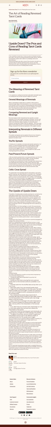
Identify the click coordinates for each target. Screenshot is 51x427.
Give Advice (12, 406)
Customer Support (14, 402)
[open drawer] (9, 5)
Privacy (28, 404)
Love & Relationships (31, 384)
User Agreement (30, 402)
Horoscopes (12, 386)
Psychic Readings (30, 381)
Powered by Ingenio (31, 409)
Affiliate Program (13, 404)
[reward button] (39, 5)
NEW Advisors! (30, 391)
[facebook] (24, 415)
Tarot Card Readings (31, 388)
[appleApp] (22, 413)
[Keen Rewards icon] (39, 5)
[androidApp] (29, 413)
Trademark (29, 406)
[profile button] (41, 5)
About (11, 381)
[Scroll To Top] (25, 422)
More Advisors (30, 393)
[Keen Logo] (25, 5)
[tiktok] (27, 415)
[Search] (36, 5)
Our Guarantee (30, 399)
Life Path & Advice (31, 386)
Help (11, 399)
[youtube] (29, 415)
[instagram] (21, 415)
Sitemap (12, 409)
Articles (11, 384)
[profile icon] (41, 5)
